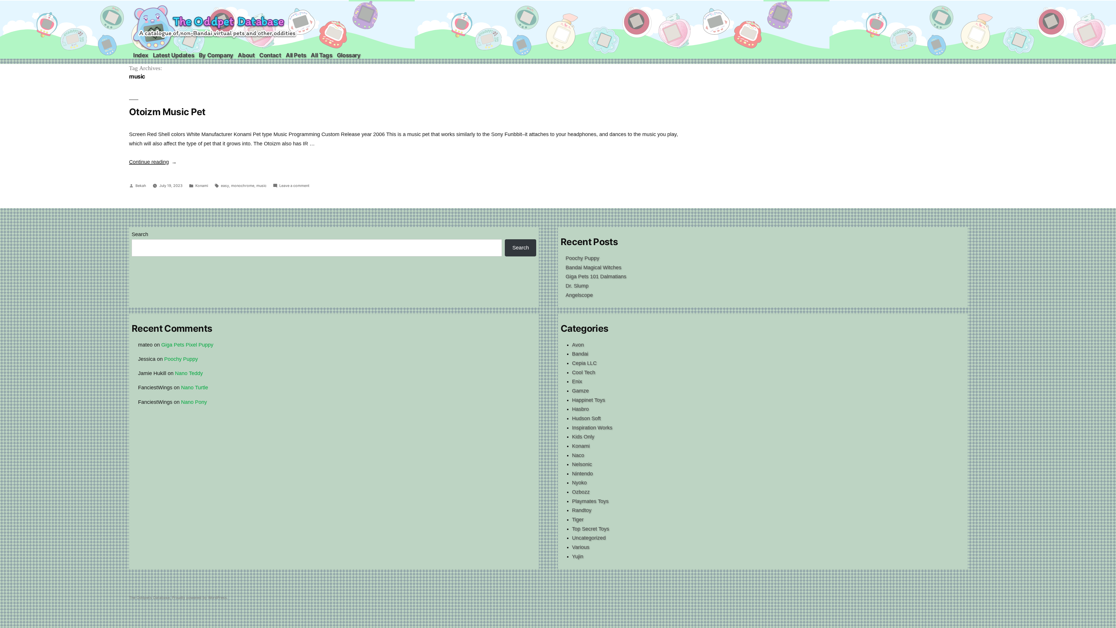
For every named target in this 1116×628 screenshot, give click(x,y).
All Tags (321, 55)
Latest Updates (173, 55)
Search (140, 234)
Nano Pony (194, 402)
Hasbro (580, 409)
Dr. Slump (577, 286)
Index (140, 55)
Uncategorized (589, 538)
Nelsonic (582, 464)
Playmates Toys (590, 501)
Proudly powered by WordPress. (200, 597)
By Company (216, 55)
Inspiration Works (592, 428)
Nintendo (582, 474)
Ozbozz (581, 492)
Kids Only (583, 437)
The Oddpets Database (149, 597)
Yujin (577, 556)
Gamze (580, 391)
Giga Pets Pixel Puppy (187, 345)
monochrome (242, 185)
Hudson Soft (586, 418)
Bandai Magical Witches (593, 267)
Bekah (140, 185)
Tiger (578, 519)
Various (580, 547)
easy (225, 185)
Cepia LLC (584, 363)
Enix (577, 381)
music (261, 185)
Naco (578, 455)
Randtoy (581, 510)
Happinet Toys (588, 400)
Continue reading (153, 162)
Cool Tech (583, 372)
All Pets (296, 55)
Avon (578, 345)
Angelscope (579, 295)
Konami (201, 185)
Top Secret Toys (590, 529)
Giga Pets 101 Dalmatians (596, 276)
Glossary (349, 55)
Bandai (580, 354)
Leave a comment (294, 185)
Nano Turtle (194, 387)
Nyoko (579, 483)
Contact (270, 55)
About (246, 55)
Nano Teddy (189, 373)
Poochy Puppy (582, 258)
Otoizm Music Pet (167, 111)
